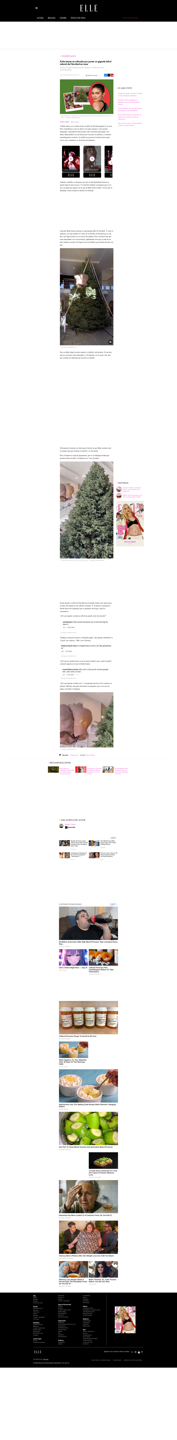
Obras (60, 1331)
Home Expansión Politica (67, 1324)
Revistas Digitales (130, 18)
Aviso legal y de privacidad (101, 1360)
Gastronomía (38, 1324)
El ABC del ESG (87, 1342)
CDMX (85, 1297)
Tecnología (62, 1329)
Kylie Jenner (74, 755)
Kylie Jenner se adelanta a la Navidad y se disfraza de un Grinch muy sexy (67, 771)
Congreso (86, 1295)
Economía (61, 1326)
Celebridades (69, 56)
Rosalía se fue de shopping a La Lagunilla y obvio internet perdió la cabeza (129, 102)
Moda (40, 18)
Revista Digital (130, 542)
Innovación (87, 1340)
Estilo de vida (78, 18)
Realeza (35, 1310)
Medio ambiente (88, 1331)
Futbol (60, 1306)
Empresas (61, 1322)
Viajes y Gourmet (39, 1317)
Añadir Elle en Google (92, 75)
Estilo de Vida (38, 1333)
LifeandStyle (62, 1336)
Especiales (86, 1326)
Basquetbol (62, 1311)
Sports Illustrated (64, 1304)
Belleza (51, 18)
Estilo (35, 1340)
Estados (86, 1299)
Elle (34, 1296)
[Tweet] (108, 75)
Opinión (86, 1301)
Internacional (63, 1327)
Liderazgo (86, 1322)
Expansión (62, 1321)
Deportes (61, 1295)
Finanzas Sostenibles (90, 1338)
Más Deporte (62, 1313)
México (60, 1344)
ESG (59, 1333)
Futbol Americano (64, 1310)
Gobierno (61, 1342)
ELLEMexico (132, 1352)
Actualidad (87, 1320)
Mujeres (61, 1335)
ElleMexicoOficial (143, 1351)
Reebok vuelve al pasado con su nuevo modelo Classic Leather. (132, 496)
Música (60, 1299)
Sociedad (86, 1302)
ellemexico (140, 1351)
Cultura (36, 1319)
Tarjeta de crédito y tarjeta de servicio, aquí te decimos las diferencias (132, 489)
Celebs (63, 18)
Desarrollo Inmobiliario (91, 1310)
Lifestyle (61, 1315)
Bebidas (35, 1326)
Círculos (36, 1312)
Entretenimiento (39, 1342)
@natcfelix (76, 122)
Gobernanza (87, 1335)
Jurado (35, 1335)
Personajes (37, 1329)
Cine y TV (61, 1297)
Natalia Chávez (70, 824)
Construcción (88, 1308)
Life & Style (37, 1339)
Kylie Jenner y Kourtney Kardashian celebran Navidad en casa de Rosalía (94, 771)
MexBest (36, 1323)
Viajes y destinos (39, 1328)
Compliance (117, 1360)
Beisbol (60, 1308)
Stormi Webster (91, 755)
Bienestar (36, 1331)
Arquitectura (87, 1313)
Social (85, 1333)
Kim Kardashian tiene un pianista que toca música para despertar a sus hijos (121, 771)
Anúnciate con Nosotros (133, 1360)
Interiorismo (87, 1315)
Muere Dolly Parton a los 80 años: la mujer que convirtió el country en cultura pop (129, 117)
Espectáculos (38, 1308)
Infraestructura (88, 1311)
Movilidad (86, 1336)
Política (61, 1340)
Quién (35, 1307)
